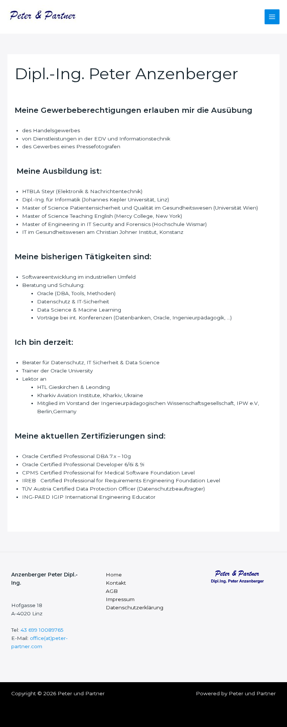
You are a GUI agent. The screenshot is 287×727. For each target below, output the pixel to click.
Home (114, 575)
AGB (112, 591)
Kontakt (116, 583)
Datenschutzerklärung (134, 607)
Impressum (120, 599)
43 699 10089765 (42, 630)
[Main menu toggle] (272, 17)
